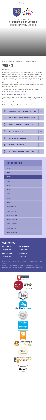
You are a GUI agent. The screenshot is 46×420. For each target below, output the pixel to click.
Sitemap (4, 265)
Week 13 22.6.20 (12, 219)
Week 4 (9, 181)
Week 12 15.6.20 (12, 215)
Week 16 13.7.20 (12, 232)
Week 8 (9, 198)
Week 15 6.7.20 (11, 228)
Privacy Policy (6, 267)
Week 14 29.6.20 (12, 224)
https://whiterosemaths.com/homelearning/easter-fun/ (22, 99)
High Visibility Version (32, 265)
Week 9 (9, 202)
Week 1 (9, 168)
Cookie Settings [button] (18, 267)
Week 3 (9, 177)
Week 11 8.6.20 (11, 211)
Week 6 (9, 189)
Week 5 (9, 185)
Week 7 (9, 194)
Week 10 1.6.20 (11, 207)
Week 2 (9, 172)
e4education (39, 267)
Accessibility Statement (16, 265)
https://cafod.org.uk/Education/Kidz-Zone (14, 94)
